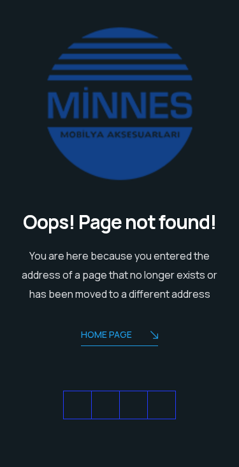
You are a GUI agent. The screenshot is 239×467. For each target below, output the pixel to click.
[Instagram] (161, 405)
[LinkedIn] (133, 405)
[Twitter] (77, 405)
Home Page (106, 334)
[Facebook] (105, 405)
